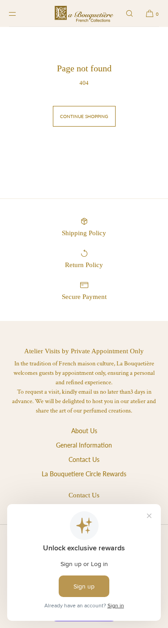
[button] (129, 13)
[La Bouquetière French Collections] (84, 13)
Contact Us (84, 459)
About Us (84, 431)
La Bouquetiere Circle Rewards (84, 474)
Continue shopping (84, 116)
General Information (84, 445)
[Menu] (19, 13)
